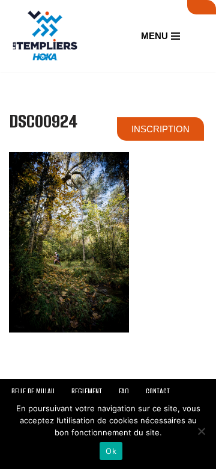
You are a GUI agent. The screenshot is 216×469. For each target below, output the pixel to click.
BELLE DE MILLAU (33, 391)
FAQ (124, 391)
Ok (111, 451)
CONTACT (158, 391)
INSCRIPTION (160, 129)
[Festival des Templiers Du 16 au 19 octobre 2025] (45, 36)
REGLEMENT (86, 391)
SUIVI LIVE (201, 7)
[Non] (201, 431)
